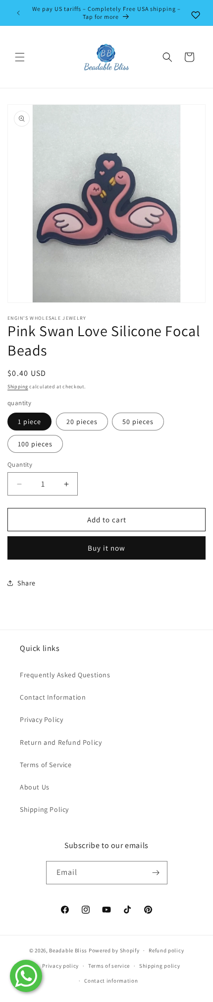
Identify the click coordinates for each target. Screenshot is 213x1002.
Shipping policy (159, 965)
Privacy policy (60, 965)
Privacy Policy (41, 719)
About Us (35, 787)
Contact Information (53, 697)
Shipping (17, 386)
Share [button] (26, 582)
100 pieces (35, 443)
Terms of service (109, 965)
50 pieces (138, 421)
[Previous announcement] (18, 13)
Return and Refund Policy (61, 742)
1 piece (29, 421)
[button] (20, 57)
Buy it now (106, 548)
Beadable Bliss (68, 950)
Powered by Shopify (114, 950)
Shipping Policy (44, 809)
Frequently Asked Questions (65, 674)
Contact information (111, 980)
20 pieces (82, 421)
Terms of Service (46, 764)
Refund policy (166, 950)
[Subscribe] (156, 872)
